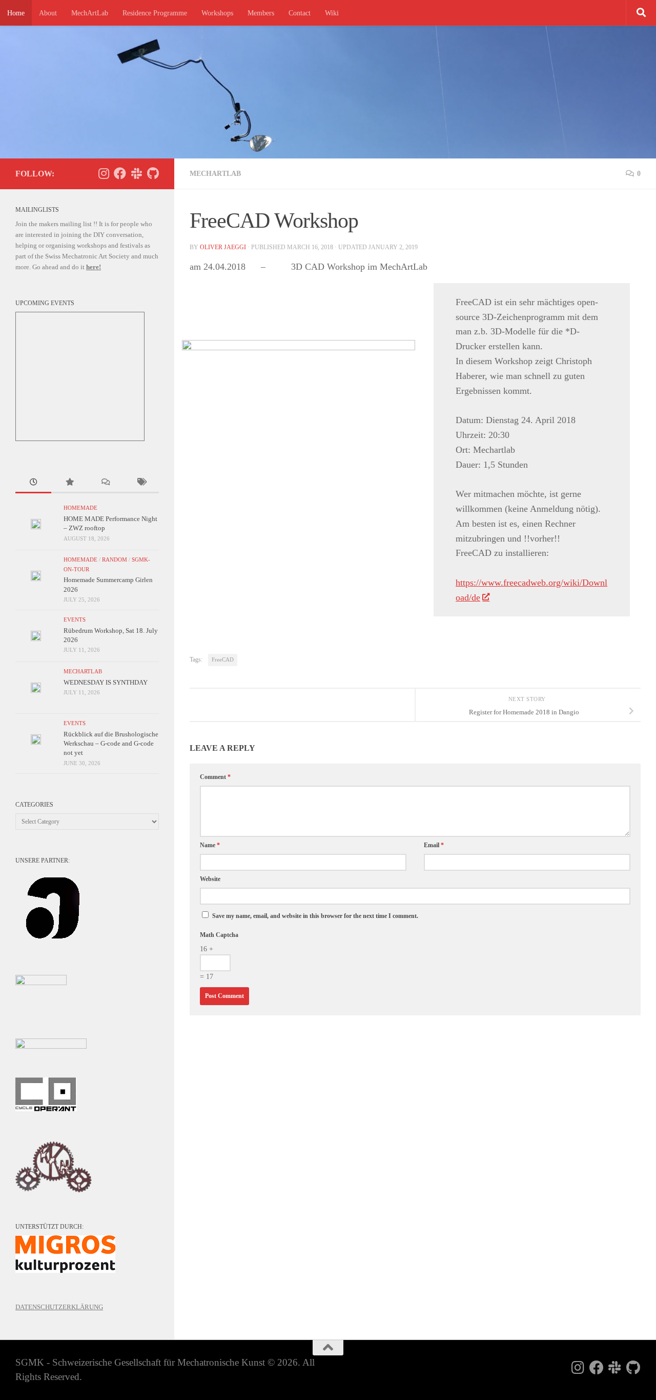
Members (261, 13)
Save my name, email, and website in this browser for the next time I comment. (315, 915)
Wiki (332, 13)
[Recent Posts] (33, 483)
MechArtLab (89, 13)
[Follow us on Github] (153, 173)
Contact (300, 13)
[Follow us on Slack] (136, 173)
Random (114, 560)
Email (434, 845)
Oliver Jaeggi (223, 247)
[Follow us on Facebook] (120, 173)
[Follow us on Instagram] (103, 173)
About (48, 13)
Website (210, 879)
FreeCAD (223, 660)
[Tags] (141, 483)
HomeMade (80, 508)
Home (16, 13)
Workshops (217, 13)
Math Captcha (219, 934)
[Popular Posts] (69, 483)
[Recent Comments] (105, 483)
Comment (215, 777)
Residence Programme (154, 13)
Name (210, 845)
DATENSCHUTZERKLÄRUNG (59, 1307)
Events (75, 620)
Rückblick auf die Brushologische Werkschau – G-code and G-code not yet (111, 743)
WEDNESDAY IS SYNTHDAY (106, 682)
